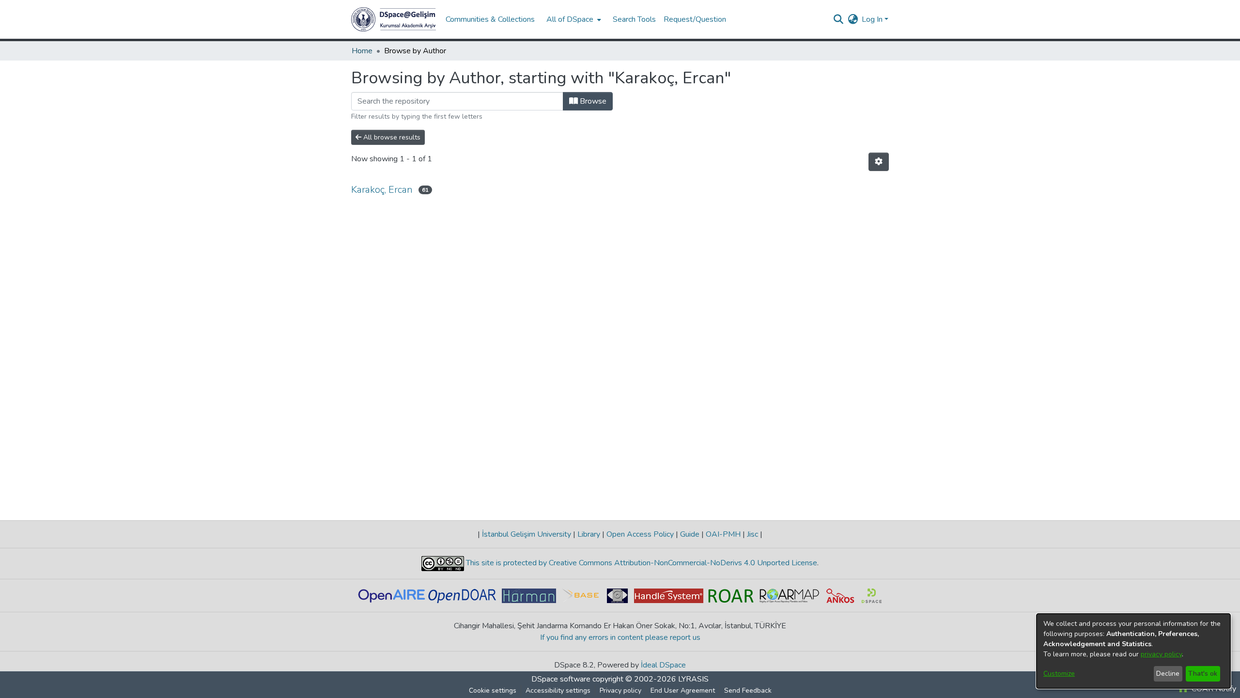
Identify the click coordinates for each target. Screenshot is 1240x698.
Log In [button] (873, 19)
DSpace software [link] (560, 679)
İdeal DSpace (663, 665)
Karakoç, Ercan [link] (382, 189)
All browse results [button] (390, 137)
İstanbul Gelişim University (526, 534)
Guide (689, 534)
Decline (1167, 673)
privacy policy (1161, 654)
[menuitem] (572, 19)
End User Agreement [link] (683, 690)
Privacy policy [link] (620, 690)
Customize (1059, 673)
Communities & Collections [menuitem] (490, 19)
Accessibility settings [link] (558, 690)
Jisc (752, 534)
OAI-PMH (723, 534)
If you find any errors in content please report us (620, 637)
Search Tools (634, 19)
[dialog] (1133, 651)
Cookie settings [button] (492, 690)
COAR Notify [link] (1213, 688)
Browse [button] (592, 101)
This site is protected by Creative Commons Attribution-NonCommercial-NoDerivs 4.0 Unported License (640, 563)
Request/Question (695, 19)
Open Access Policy (640, 534)
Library (588, 534)
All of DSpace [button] (569, 19)
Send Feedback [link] (748, 690)
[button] (393, 19)
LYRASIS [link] (693, 679)
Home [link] (362, 51)
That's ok (1202, 673)
